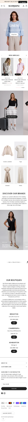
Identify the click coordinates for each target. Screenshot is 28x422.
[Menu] (1, 6)
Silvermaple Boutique (9, 416)
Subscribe (14, 388)
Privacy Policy (4, 408)
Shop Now (14, 34)
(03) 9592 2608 (14, 319)
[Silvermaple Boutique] (14, 6)
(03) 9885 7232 (14, 348)
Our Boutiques (16, 406)
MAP (14, 323)
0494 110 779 (14, 333)
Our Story (3, 406)
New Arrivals (14, 55)
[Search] (5, 6)
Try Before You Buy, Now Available (14, 1)
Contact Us (23, 406)
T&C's (10, 408)
